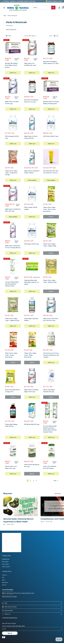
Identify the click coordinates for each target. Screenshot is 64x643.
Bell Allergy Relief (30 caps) (31, 424)
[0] (63, 8)
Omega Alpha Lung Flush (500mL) (31, 319)
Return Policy (5, 561)
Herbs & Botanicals (12, 15)
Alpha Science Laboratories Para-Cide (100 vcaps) (50, 319)
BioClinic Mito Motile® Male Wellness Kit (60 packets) (11, 65)
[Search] (53, 7)
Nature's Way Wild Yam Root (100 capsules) (49, 467)
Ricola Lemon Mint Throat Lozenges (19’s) (12, 390)
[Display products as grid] (54, 36)
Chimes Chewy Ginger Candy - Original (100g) (49, 245)
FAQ (3, 577)
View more (58, 493)
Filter (9, 35)
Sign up (10, 633)
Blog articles (5, 582)
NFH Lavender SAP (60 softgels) (30, 208)
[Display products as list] (57, 36)
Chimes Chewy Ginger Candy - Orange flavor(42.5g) (11, 355)
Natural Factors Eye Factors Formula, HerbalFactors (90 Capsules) (51, 355)
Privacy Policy (5, 564)
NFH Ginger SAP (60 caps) (31, 244)
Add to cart (13, 72)
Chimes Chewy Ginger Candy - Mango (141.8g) (49, 281)
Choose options (32, 180)
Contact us (4, 575)
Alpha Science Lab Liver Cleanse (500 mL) (31, 137)
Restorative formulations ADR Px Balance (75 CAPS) (50, 62)
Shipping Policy (6, 559)
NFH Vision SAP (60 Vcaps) (50, 136)
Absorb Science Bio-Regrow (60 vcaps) (31, 465)
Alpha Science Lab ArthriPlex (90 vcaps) (30, 64)
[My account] (59, 7)
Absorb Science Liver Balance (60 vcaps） (11, 467)
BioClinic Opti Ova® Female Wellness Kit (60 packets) (51, 102)
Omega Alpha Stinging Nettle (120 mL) (11, 425)
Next (55, 480)
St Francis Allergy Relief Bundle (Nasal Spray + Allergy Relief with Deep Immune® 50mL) (49, 429)
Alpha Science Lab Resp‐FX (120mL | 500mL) (31, 171)
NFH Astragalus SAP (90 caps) (12, 137)
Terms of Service (6, 566)
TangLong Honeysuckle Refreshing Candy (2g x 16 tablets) (31, 282)
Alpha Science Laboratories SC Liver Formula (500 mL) (12, 246)
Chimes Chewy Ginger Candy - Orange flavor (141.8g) (11, 172)
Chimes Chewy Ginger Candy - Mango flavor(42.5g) (30, 355)
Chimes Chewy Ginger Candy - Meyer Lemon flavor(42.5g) (49, 209)
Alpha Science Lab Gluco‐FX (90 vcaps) (12, 102)
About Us (4, 585)
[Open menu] (4, 7)
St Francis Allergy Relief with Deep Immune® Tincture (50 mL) (11, 284)
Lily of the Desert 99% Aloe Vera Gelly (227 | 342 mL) (50, 171)
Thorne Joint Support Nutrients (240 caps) (49, 390)
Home (4, 15)
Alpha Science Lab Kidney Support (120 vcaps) (31, 390)
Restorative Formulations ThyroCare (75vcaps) (31, 100)
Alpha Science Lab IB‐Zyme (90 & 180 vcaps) (12, 210)
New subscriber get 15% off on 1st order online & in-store (19, 593)
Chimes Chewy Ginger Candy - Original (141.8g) (12, 319)
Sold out (51, 216)
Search (3, 580)
